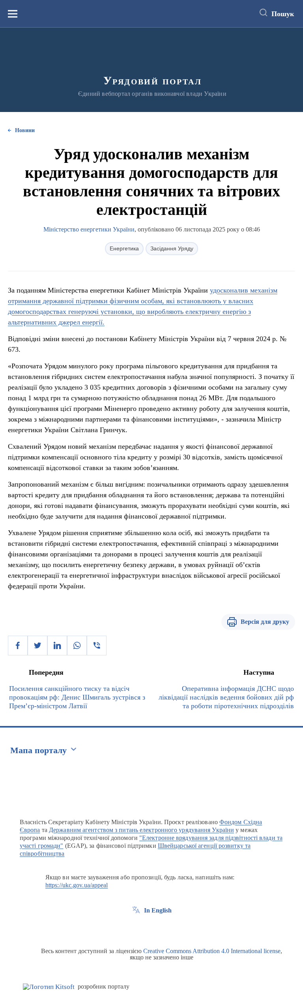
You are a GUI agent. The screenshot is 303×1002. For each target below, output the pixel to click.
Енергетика (124, 248)
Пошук (282, 14)
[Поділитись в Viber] (96, 645)
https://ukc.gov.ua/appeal (76, 885)
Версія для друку (265, 621)
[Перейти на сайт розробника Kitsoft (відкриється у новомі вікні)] (49, 986)
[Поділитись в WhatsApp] (76, 645)
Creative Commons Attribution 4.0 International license (212, 951)
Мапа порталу (38, 750)
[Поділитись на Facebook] (17, 645)
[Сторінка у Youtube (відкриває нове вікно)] (165, 928)
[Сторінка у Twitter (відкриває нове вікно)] (150, 928)
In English (158, 910)
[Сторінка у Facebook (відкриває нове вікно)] (136, 928)
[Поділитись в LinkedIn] (57, 645)
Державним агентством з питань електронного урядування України (141, 830)
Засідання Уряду (171, 248)
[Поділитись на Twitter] (37, 645)
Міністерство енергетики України (89, 229)
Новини (25, 130)
